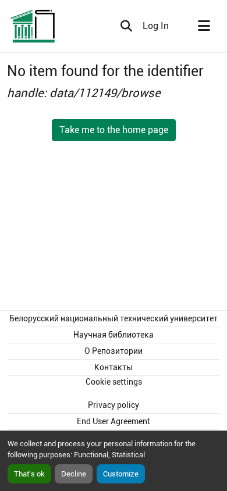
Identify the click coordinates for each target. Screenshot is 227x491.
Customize (121, 474)
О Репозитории (113, 351)
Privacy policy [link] (113, 405)
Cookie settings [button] (114, 381)
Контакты (113, 367)
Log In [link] (156, 25)
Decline (73, 474)
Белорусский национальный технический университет (113, 318)
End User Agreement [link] (113, 421)
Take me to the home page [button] (113, 129)
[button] (33, 26)
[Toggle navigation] (203, 26)
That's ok (29, 474)
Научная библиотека (113, 334)
